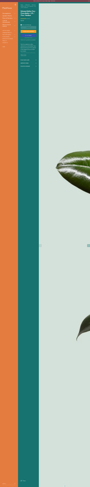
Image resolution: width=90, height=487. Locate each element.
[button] (23, 18)
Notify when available (28, 31)
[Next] (88, 245)
